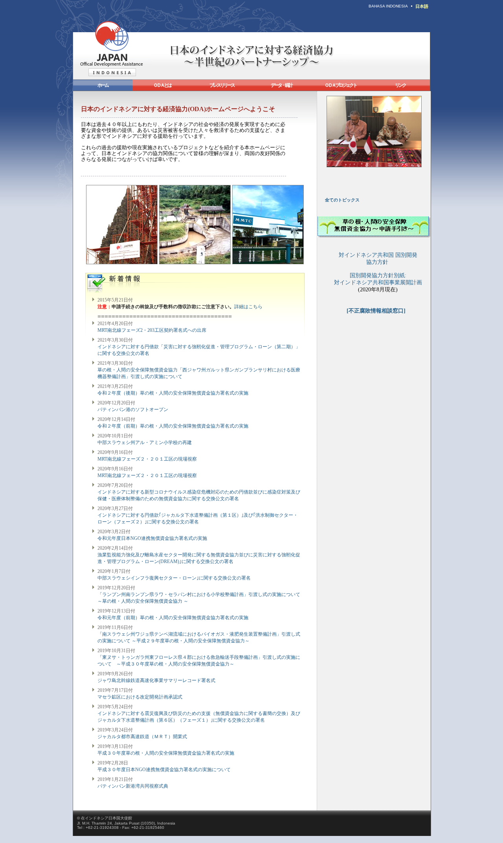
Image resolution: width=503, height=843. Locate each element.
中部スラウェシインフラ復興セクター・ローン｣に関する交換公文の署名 (174, 578)
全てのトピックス (342, 199)
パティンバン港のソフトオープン (132, 409)
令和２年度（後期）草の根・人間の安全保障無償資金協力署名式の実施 (172, 393)
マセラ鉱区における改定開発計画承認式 (139, 697)
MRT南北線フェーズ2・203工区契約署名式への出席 (151, 330)
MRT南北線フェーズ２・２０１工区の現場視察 (147, 459)
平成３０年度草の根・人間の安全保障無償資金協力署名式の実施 (165, 753)
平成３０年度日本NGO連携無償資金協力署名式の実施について (164, 769)
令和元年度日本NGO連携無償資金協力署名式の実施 (152, 538)
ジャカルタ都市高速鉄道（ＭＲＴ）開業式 (142, 736)
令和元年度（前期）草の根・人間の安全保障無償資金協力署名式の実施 (172, 617)
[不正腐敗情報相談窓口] (376, 311)
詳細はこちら (248, 306)
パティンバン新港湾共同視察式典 (132, 786)
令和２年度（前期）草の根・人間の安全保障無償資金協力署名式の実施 (172, 426)
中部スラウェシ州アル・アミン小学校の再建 (144, 442)
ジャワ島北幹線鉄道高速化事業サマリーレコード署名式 (156, 680)
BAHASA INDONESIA (388, 6)
